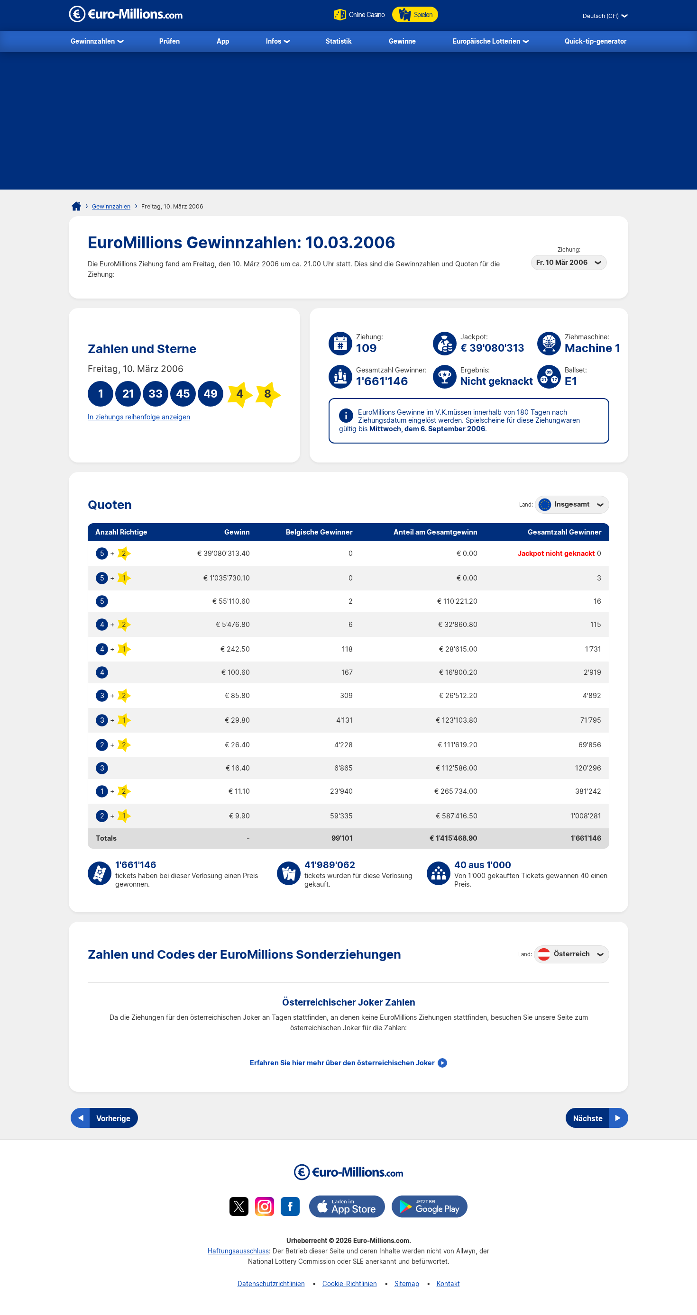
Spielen (423, 14)
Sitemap (406, 1283)
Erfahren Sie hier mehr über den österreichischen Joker (342, 1063)
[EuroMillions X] (239, 1208)
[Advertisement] (348, 123)
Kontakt (448, 1283)
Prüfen (169, 41)
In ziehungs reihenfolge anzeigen (139, 417)
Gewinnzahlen (93, 41)
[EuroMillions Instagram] (264, 1208)
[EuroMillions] (126, 20)
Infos (273, 41)
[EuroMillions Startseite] (76, 206)
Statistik (339, 41)
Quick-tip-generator (595, 41)
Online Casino (367, 14)
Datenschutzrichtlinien (271, 1283)
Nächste (588, 1118)
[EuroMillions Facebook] (290, 1208)
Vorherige (113, 1118)
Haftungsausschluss (238, 1251)
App (223, 41)
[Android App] (429, 1208)
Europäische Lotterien (486, 41)
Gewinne (402, 41)
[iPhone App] (347, 1208)
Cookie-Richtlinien (349, 1283)
